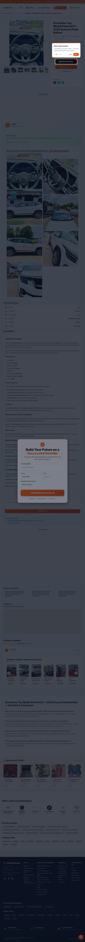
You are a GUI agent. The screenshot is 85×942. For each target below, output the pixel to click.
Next (76, 54)
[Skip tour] (78, 45)
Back (70, 54)
